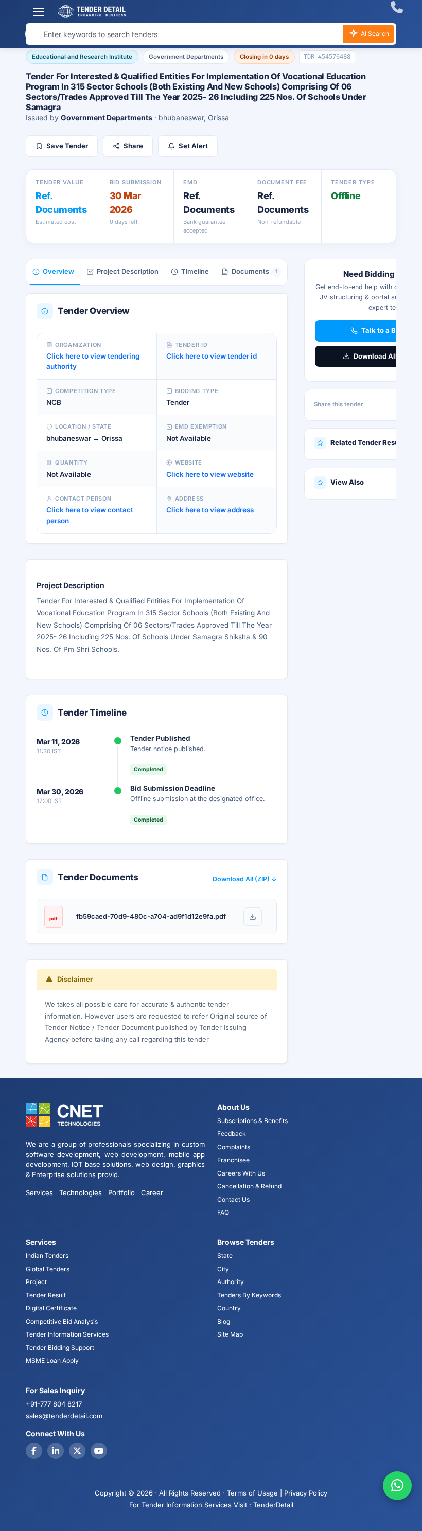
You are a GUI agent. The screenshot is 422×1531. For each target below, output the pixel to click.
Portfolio (121, 1192)
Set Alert (193, 145)
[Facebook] (34, 1451)
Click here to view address (210, 510)
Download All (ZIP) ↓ (245, 879)
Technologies (80, 1192)
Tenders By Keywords (249, 1295)
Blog (223, 1321)
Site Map (230, 1334)
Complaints (233, 1147)
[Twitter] (77, 1451)
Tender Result (46, 1295)
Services (39, 1192)
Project (36, 1282)
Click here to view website (210, 474)
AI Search (374, 34)
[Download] (252, 916)
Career (152, 1192)
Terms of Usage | (254, 1493)
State (225, 1255)
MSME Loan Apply (52, 1360)
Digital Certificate (51, 1308)
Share (133, 145)
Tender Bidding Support (60, 1347)
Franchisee (233, 1160)
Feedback (231, 1133)
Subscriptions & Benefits (252, 1121)
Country (229, 1308)
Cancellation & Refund (249, 1186)
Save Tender (67, 145)
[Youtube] (99, 1451)
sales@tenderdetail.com (64, 1416)
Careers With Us (241, 1173)
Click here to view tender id (211, 356)
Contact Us (233, 1199)
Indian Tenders (47, 1255)
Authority (230, 1282)
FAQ (223, 1212)
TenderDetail (273, 1505)
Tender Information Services (67, 1334)
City (223, 1269)
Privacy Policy (305, 1493)
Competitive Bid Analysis (62, 1321)
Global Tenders (47, 1269)
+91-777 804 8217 (54, 1404)
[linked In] (55, 1451)
